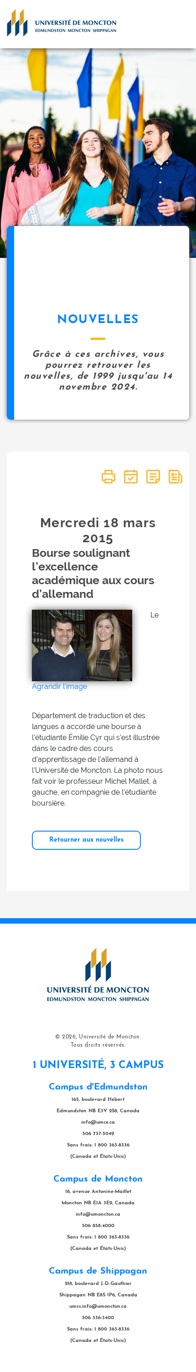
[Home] (61, 22)
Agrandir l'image (59, 686)
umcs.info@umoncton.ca (98, 1306)
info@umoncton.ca (98, 1214)
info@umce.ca (98, 1122)
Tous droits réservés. (98, 1045)
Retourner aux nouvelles (86, 840)
